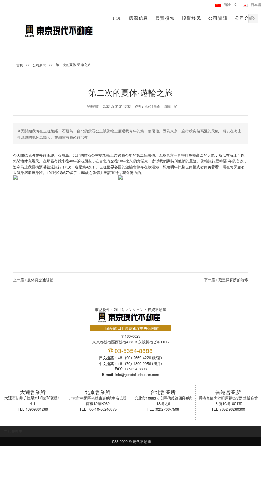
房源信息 (138, 18)
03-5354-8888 (134, 350)
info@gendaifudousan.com (137, 374)
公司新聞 (39, 65)
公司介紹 (244, 18)
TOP (117, 18)
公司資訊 (218, 18)
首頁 (19, 65)
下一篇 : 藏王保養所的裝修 (226, 279)
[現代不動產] (60, 30)
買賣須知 (165, 18)
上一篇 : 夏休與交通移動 (33, 279)
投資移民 (191, 18)
